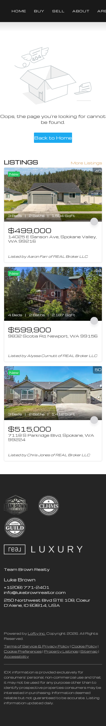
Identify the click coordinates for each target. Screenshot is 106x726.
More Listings (86, 162)
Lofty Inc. (37, 633)
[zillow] (18, 617)
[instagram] (28, 617)
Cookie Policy (84, 646)
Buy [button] (39, 11)
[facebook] (8, 617)
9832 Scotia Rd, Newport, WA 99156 (53, 336)
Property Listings (61, 651)
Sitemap (89, 651)
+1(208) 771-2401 (26, 587)
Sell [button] (58, 11)
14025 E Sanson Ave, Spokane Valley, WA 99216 (52, 239)
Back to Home (53, 138)
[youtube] (38, 617)
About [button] (81, 11)
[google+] (49, 617)
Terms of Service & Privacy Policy (36, 646)
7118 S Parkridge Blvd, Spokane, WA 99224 (51, 437)
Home (19, 11)
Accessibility (16, 656)
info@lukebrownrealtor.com (35, 592)
